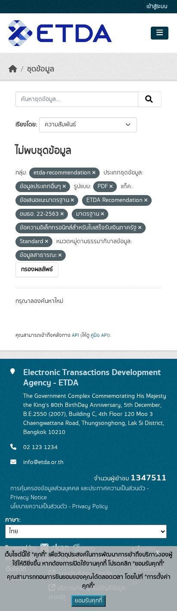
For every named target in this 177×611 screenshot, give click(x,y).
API (75, 335)
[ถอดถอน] (93, 173)
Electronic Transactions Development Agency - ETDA (92, 377)
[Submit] (150, 99)
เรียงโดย (25, 124)
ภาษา (12, 520)
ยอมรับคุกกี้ (88, 600)
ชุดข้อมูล (40, 69)
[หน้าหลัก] (13, 69)
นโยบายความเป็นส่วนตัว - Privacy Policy (59, 506)
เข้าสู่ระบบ (157, 7)
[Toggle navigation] (159, 33)
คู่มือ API (99, 335)
